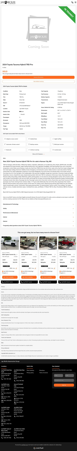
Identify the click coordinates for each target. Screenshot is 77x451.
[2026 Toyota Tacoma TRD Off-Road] (67, 243)
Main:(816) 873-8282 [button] (6, 393)
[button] (72, 2)
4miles (16, 256)
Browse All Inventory (38, 77)
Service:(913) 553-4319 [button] (18, 399)
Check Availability (9, 277)
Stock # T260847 (5, 252)
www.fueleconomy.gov (41, 307)
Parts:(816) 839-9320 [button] (6, 401)
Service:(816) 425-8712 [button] (5, 397)
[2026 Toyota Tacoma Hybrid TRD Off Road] (10, 243)
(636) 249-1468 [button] (7, 437)
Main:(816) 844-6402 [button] (6, 417)
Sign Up (64, 385)
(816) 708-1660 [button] (7, 379)
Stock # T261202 (63, 252)
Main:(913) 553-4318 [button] (19, 395)
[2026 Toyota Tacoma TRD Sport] (48, 243)
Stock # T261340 (25, 252)
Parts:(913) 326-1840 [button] (19, 403)
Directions (42, 370)
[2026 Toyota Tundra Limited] (29, 243)
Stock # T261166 (44, 252)
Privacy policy (30, 372)
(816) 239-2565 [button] (20, 437)
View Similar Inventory (38, 81)
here (25, 350)
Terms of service (43, 372)
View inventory (30, 370)
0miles (35, 256)
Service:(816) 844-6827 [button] (5, 420)
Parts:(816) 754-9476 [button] (6, 424)
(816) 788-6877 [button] (20, 416)
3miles (73, 256)
